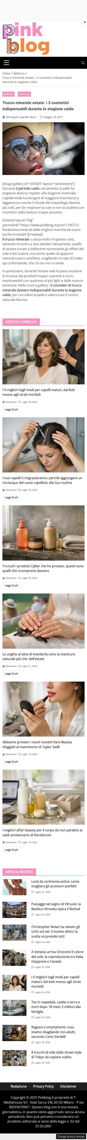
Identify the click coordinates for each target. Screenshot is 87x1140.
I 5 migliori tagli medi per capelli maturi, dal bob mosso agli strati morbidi (38, 392)
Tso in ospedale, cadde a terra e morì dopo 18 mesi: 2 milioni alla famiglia (56, 1007)
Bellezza (8, 94)
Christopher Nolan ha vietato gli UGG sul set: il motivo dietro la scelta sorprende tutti (55, 932)
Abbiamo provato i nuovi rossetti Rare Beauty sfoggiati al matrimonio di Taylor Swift (37, 744)
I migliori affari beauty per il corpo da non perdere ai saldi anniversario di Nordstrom (42, 832)
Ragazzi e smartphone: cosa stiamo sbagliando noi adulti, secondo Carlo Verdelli (53, 1032)
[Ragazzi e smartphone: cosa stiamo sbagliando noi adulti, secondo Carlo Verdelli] (14, 1033)
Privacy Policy (43, 1086)
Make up (24, 94)
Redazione (19, 1086)
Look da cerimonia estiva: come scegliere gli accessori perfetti (55, 883)
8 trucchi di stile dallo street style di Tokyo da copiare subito (56, 1054)
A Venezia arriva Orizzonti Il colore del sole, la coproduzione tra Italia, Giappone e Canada (57, 957)
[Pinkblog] (25, 38)
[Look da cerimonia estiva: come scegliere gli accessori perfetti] (14, 887)
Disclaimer (68, 1086)
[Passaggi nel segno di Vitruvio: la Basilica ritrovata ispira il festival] (14, 910)
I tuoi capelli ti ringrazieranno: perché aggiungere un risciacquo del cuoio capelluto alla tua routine (42, 480)
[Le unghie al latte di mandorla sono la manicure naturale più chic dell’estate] (43, 621)
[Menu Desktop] (6, 63)
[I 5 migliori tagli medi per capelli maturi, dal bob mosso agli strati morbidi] (43, 356)
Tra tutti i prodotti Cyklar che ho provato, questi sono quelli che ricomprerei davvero (43, 568)
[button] (83, 62)
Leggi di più (11, 409)
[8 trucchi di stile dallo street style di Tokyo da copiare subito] (14, 1058)
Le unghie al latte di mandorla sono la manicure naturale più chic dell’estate (38, 656)
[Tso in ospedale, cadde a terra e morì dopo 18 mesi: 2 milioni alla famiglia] (14, 1008)
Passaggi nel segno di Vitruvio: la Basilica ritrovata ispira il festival (56, 906)
